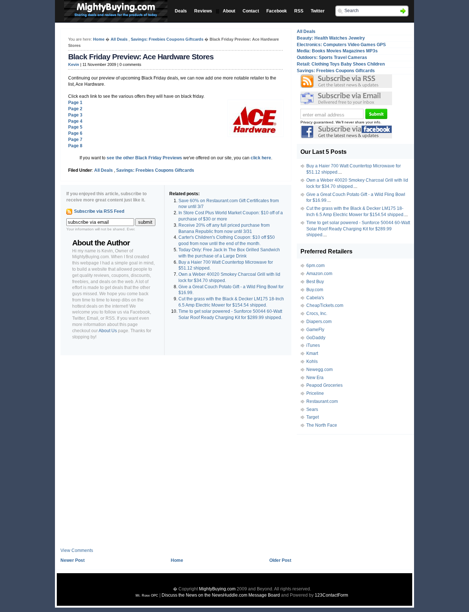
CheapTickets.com (324, 305)
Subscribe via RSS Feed (99, 211)
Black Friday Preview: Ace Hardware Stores (141, 56)
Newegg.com (319, 369)
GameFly (315, 329)
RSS (298, 11)
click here (261, 157)
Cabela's (315, 297)
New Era (315, 377)
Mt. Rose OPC (147, 595)
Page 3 (75, 115)
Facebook (276, 11)
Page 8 (75, 145)
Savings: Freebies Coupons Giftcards (167, 39)
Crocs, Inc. (316, 313)
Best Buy (315, 281)
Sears (312, 409)
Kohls (312, 361)
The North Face (321, 425)
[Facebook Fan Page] (346, 137)
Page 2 (75, 108)
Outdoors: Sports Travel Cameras (332, 57)
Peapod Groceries (324, 385)
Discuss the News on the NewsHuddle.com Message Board (221, 595)
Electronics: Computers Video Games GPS (341, 44)
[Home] (113, 15)
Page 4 (75, 121)
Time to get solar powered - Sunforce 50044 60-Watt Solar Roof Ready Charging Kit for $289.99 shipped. (358, 229)
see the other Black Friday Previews (144, 157)
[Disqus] (175, 454)
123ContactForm (331, 595)
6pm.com (315, 265)
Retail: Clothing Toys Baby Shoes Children (341, 64)
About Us (108, 330)
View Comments (76, 550)
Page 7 (75, 139)
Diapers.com (319, 321)
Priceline (315, 393)
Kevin (73, 64)
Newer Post (72, 560)
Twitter (318, 11)
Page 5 (75, 127)
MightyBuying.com (217, 588)
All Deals (119, 39)
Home (98, 39)
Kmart (312, 353)
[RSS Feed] (346, 81)
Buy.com (314, 289)
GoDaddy (315, 337)
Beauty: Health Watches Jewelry (331, 38)
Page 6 (75, 133)
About (229, 11)
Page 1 (75, 102)
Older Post (280, 560)
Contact (251, 11)
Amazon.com (319, 273)
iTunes (313, 345)
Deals (181, 11)
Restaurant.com (322, 401)
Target (312, 417)
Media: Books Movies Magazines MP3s (337, 50)
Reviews (203, 11)
